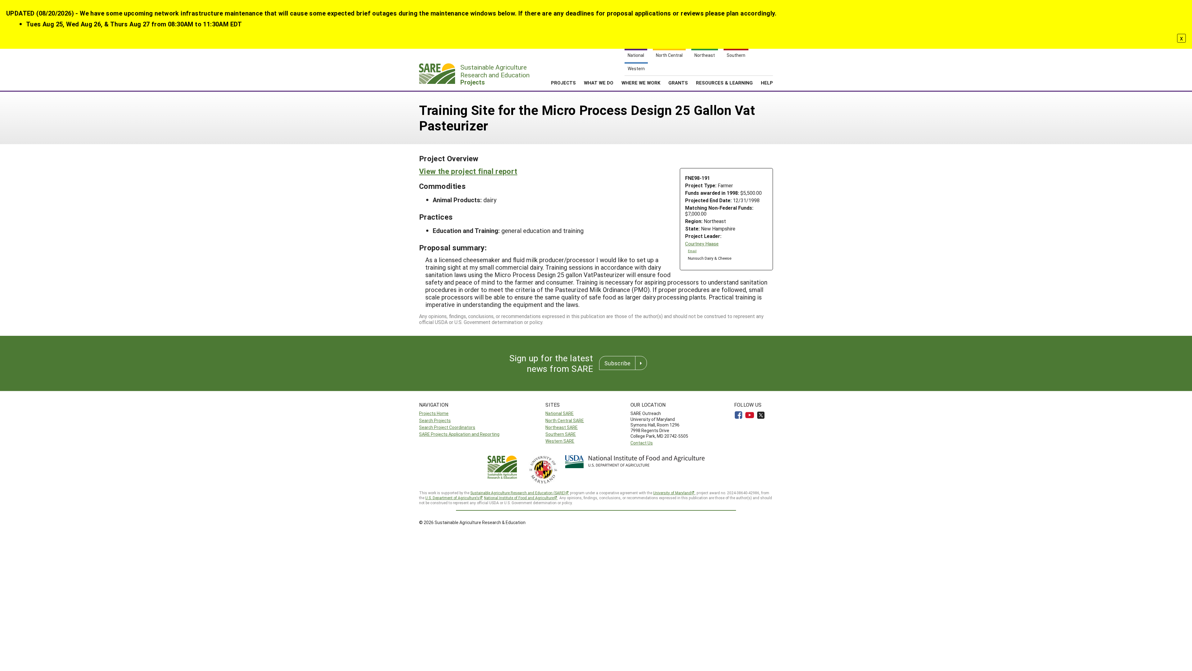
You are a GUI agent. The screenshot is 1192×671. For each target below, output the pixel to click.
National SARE (559, 413)
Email (692, 251)
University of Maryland (672, 492)
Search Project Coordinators (447, 427)
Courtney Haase (702, 243)
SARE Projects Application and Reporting (459, 434)
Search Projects (435, 420)
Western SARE (559, 441)
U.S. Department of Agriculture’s (452, 497)
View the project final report (468, 171)
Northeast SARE (561, 427)
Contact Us (641, 443)
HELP (767, 83)
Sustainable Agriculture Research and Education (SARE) (517, 492)
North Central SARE (564, 420)
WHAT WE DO (598, 83)
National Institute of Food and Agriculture (519, 497)
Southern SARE (560, 434)
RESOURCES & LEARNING (724, 83)
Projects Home (434, 413)
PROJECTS (563, 83)
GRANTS (678, 83)
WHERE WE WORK (640, 83)
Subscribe (617, 363)
